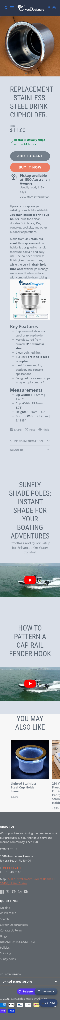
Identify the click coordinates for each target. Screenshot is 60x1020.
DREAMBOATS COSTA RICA (17, 942)
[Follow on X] (8, 892)
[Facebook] (2, 892)
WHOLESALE (8, 913)
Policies (5, 947)
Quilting (5, 908)
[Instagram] (20, 892)
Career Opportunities (14, 925)
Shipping (5, 953)
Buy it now (30, 167)
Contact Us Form (11, 930)
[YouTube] (26, 892)
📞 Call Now (48, 1002)
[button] (26, 73)
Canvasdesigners (22, 999)
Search (4, 919)
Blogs (3, 936)
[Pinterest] (14, 892)
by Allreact (40, 999)
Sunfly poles (8, 959)
